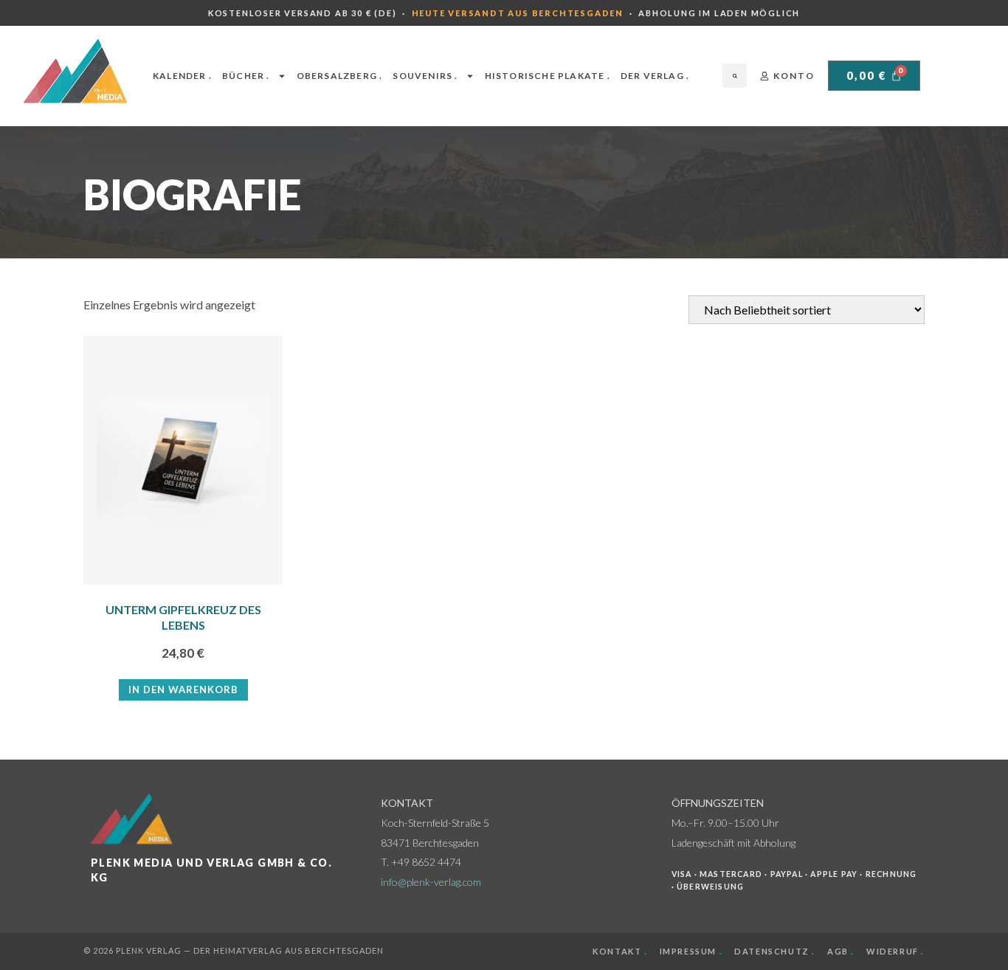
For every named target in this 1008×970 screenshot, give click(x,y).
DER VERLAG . (655, 75)
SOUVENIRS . (425, 75)
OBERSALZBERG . (340, 75)
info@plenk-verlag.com (431, 882)
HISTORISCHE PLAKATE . (547, 75)
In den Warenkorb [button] (183, 689)
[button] (734, 75)
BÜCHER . (246, 75)
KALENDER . (182, 75)
